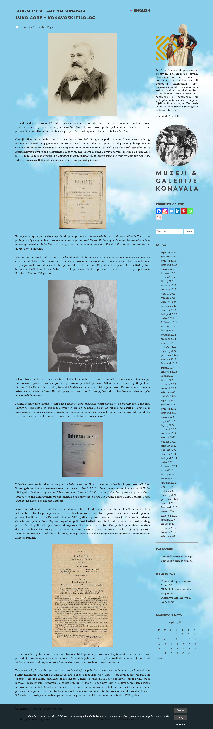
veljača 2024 (168, 347)
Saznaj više (180, 724)
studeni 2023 (168, 359)
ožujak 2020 (168, 536)
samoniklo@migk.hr (168, 116)
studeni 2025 (168, 260)
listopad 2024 (169, 314)
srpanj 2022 (168, 421)
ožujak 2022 (168, 437)
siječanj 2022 (168, 445)
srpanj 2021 (168, 470)
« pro (159, 658)
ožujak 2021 (168, 486)
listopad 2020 (169, 507)
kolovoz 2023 (169, 371)
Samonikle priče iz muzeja (176, 556)
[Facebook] (159, 211)
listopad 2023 (169, 363)
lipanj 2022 (167, 425)
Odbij (180, 717)
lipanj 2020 (167, 523)
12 (158, 644)
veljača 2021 (168, 491)
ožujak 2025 (168, 293)
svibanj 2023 (168, 384)
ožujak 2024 (168, 343)
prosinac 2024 (169, 306)
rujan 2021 (167, 462)
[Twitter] (171, 211)
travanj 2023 (168, 388)
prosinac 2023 (169, 355)
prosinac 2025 (169, 256)
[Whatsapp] (190, 211)
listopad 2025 (169, 265)
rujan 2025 (167, 269)
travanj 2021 (168, 482)
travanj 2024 (168, 339)
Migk (50, 27)
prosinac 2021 (169, 449)
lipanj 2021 (167, 474)
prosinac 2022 (169, 404)
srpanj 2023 (168, 375)
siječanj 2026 (168, 252)
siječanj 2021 (168, 495)
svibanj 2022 (168, 429)
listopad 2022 (169, 413)
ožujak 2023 (168, 392)
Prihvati (180, 710)
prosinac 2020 (169, 499)
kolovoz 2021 (169, 466)
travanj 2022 (168, 433)
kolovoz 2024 (169, 322)
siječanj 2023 (168, 400)
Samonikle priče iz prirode (177, 560)
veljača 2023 (168, 396)
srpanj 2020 (168, 519)
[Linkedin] (177, 211)
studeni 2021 (168, 454)
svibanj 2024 (168, 334)
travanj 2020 (168, 532)
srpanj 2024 (168, 326)
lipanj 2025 (167, 281)
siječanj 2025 (168, 301)
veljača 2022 (168, 441)
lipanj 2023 (167, 380)
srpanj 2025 (168, 277)
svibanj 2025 (168, 285)
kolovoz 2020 (169, 515)
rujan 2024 (167, 318)
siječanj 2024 (168, 351)
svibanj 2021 (168, 478)
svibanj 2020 (168, 528)
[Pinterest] (184, 211)
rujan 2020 (167, 511)
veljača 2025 (168, 297)
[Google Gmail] (159, 217)
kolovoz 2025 (169, 273)
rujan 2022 (167, 417)
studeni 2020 (168, 503)
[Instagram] (165, 211)
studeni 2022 (168, 408)
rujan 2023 (167, 367)
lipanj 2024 (167, 330)
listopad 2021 (169, 458)
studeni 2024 (168, 310)
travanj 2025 (168, 289)
